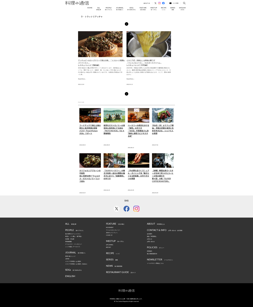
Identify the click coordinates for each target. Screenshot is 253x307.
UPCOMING (109, 245)
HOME (89, 8)
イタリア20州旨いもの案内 (73, 261)
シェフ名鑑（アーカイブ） (73, 246)
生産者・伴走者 (69, 239)
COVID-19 (109, 235)
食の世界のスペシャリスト (73, 234)
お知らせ (149, 239)
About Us (146, 3)
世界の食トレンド (70, 256)
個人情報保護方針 (152, 253)
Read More (81, 79)
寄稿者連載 (68, 241)
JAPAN (67, 259)
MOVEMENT (110, 227)
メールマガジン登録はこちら (155, 263)
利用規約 (149, 251)
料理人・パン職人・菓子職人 (73, 236)
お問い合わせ (151, 241)
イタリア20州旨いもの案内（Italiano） (76, 264)
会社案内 (149, 234)
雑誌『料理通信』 (152, 236)
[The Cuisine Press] (77, 3)
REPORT (108, 247)
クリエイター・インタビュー (73, 244)
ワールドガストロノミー (113, 230)
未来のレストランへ (112, 232)
